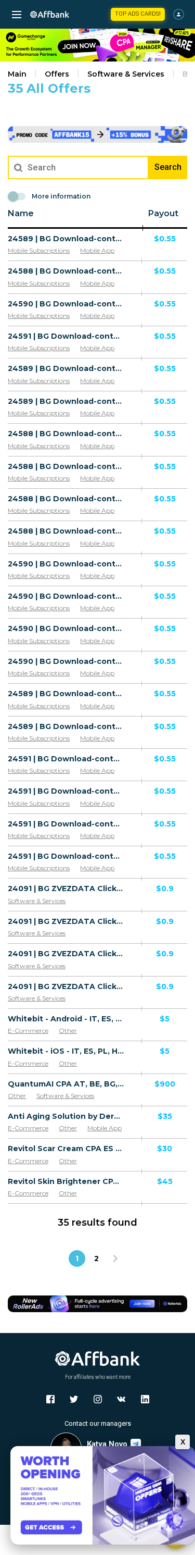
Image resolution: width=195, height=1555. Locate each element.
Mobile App (97, 250)
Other (68, 1030)
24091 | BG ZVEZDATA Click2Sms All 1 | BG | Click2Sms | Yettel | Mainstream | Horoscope (66, 953)
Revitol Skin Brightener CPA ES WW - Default (66, 1181)
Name (21, 213)
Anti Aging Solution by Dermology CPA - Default (66, 1116)
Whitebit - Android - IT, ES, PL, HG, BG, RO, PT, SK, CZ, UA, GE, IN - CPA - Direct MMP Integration (66, 1018)
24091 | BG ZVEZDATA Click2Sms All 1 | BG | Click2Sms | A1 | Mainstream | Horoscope (66, 888)
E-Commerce (28, 1030)
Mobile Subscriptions (39, 250)
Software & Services (125, 74)
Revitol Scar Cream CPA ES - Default (66, 1148)
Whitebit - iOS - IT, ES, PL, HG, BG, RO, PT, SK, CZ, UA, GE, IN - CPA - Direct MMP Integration (66, 1051)
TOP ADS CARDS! (138, 13)
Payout (163, 213)
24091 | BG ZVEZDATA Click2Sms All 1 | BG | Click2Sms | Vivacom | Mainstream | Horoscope (66, 921)
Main (17, 74)
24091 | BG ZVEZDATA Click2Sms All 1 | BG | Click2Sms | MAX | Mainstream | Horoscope (66, 986)
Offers (57, 74)
